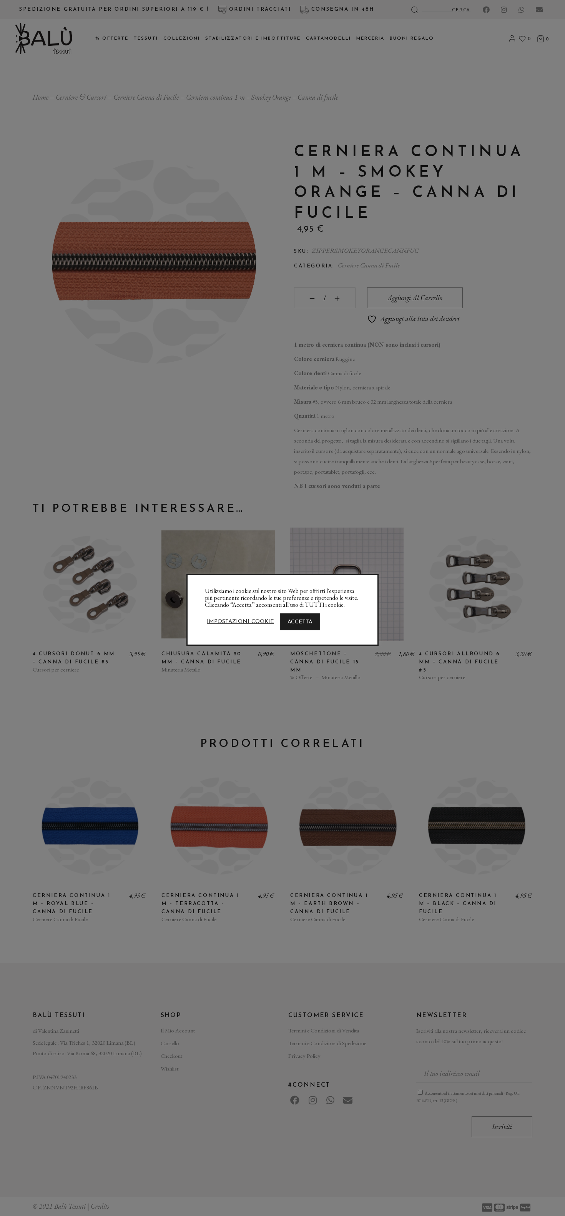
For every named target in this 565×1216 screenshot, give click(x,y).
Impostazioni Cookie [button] (240, 622)
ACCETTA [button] (299, 622)
